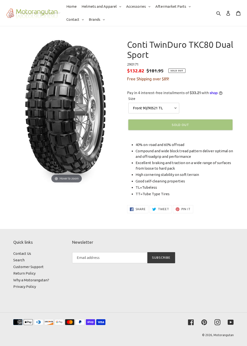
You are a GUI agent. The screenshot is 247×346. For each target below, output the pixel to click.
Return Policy (24, 273)
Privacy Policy (24, 286)
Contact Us (22, 253)
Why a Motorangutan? (31, 280)
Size (131, 99)
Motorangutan (223, 335)
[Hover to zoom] (66, 112)
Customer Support (28, 267)
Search (19, 260)
